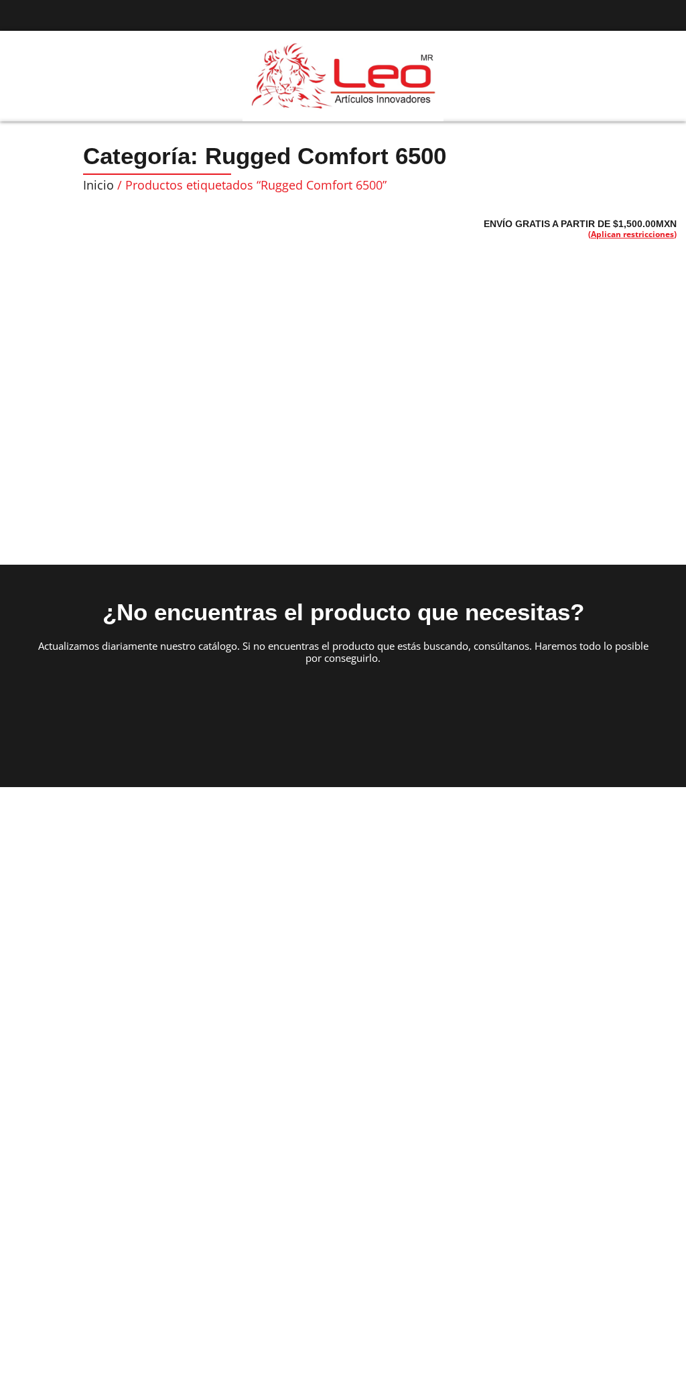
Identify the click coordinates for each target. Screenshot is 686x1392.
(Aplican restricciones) (632, 234)
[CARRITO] (648, 75)
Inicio (98, 185)
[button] (24, 76)
